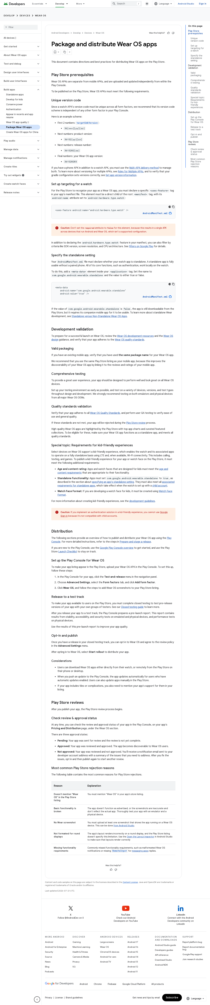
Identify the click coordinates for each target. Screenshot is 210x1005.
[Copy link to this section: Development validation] (96, 329)
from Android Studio (123, 825)
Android (49, 942)
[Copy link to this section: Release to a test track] (87, 597)
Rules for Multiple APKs (130, 171)
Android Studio (186, 3)
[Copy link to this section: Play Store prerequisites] (97, 75)
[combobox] (126, 3)
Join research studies (192, 959)
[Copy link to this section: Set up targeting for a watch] (95, 184)
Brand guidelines (74, 997)
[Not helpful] (173, 33)
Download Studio (163, 959)
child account (159, 485)
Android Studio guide (165, 945)
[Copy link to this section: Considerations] (75, 661)
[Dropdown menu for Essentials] (47, 3)
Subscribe (172, 997)
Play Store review (136, 422)
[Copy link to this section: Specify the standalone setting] (98, 255)
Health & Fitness (80, 951)
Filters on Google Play (141, 246)
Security (49, 951)
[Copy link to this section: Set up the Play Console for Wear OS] (107, 561)
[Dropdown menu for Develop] (68, 3)
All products (157, 984)
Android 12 (132, 966)
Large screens (107, 942)
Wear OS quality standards (129, 339)
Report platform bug (192, 942)
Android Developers (60, 33)
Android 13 (132, 961)
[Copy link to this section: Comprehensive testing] (88, 374)
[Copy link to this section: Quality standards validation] (94, 407)
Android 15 (132, 951)
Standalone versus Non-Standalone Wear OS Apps (99, 316)
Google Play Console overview (116, 547)
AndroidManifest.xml (155, 213)
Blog (47, 966)
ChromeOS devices (109, 951)
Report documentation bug (193, 948)
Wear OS (40, 15)
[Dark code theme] (170, 207)
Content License (130, 882)
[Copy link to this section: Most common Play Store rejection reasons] (117, 768)
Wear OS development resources (135, 336)
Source (48, 956)
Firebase (112, 984)
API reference (161, 955)
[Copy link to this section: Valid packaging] (76, 349)
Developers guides (164, 950)
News (47, 961)
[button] (18, 46)
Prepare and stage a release (135, 541)
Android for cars (108, 956)
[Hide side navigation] (37, 999)
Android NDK (161, 964)
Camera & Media (81, 956)
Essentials (37, 3)
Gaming (77, 942)
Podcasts (49, 971)
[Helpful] (168, 33)
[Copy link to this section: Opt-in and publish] (81, 636)
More (79, 3)
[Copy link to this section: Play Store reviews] (87, 703)
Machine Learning (81, 947)
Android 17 (132, 942)
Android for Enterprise (56, 947)
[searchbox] (21, 27)
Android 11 (132, 971)
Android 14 (132, 956)
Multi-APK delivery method (144, 167)
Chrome (98, 984)
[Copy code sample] (173, 207)
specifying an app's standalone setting (113, 482)
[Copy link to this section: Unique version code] (84, 100)
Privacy (76, 961)
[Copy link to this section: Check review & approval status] (100, 718)
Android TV (105, 961)
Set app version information (121, 175)
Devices (25, 15)
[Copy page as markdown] (65, 52)
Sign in (202, 3)
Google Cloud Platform (133, 984)
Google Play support (192, 954)
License (59, 997)
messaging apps (140, 850)
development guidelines (142, 501)
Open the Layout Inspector (140, 836)
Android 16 (132, 947)
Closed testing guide (132, 607)
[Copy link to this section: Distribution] (75, 531)
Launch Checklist (67, 551)
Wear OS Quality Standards (105, 413)
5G (74, 966)
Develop (59, 3)
